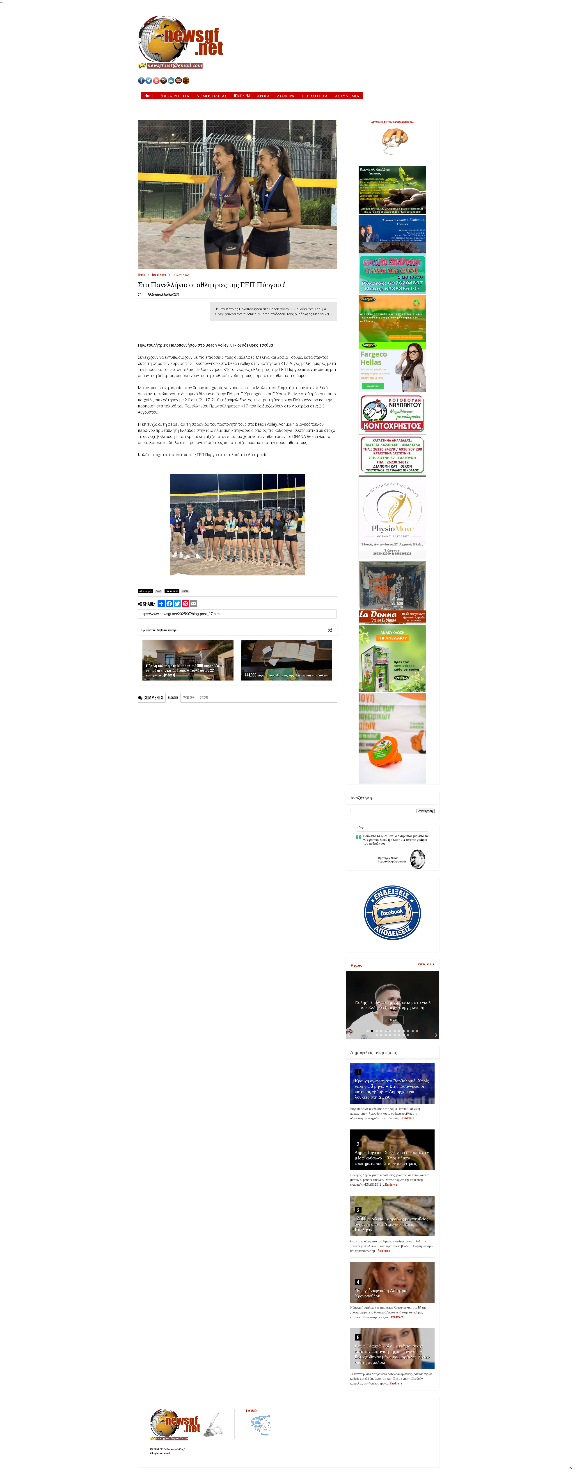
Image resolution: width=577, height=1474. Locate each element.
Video (356, 965)
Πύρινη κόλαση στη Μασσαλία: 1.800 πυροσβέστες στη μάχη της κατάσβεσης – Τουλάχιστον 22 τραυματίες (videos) (185, 670)
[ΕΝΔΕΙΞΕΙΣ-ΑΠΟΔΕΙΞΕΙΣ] (178, 83)
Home (149, 96)
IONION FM (242, 96)
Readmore (393, 1020)
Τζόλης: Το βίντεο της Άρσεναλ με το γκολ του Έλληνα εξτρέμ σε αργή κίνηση (392, 1004)
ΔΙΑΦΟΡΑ (285, 96)
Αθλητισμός (181, 274)
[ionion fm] (186, 83)
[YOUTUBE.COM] (156, 83)
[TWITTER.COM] (148, 83)
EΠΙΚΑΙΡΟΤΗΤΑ (174, 96)
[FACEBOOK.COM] (141, 83)
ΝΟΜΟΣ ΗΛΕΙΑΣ (212, 96)
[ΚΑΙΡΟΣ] (171, 83)
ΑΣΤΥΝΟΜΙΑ (347, 96)
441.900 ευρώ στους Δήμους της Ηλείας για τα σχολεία (286, 675)
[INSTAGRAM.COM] (163, 83)
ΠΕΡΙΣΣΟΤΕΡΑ (315, 96)
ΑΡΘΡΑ (263, 96)
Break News (159, 274)
